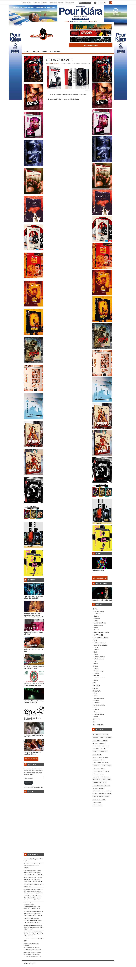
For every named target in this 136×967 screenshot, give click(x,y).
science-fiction (97, 782)
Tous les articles (26, 2)
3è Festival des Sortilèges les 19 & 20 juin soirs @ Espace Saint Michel (34, 684)
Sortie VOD (96, 719)
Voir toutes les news (31, 758)
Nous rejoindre (86, 3)
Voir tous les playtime (99, 578)
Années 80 (107, 785)
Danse (95, 696)
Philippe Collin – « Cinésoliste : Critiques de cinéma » (33, 865)
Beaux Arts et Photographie (100, 645)
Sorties (96, 663)
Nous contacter (70, 2)
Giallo (109, 779)
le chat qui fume (97, 757)
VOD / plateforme (98, 725)
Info (95, 3)
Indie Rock (102, 743)
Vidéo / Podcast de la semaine (101, 632)
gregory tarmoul (28, 877)
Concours (44, 2)
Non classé (96, 685)
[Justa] (68, 13)
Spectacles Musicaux (99, 714)
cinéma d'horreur (97, 771)
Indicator (105, 762)
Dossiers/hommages (99, 671)
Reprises (96, 627)
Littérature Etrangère (99, 656)
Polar (95, 661)
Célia (25, 859)
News (94, 683)
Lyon (104, 779)
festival (107, 796)
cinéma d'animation (98, 774)
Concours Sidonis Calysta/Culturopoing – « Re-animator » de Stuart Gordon (33, 872)
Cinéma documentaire (105, 793)
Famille (103, 748)
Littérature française (99, 659)
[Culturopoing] (41, 42)
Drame (103, 799)
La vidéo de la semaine (99, 678)
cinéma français (97, 802)
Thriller (95, 793)
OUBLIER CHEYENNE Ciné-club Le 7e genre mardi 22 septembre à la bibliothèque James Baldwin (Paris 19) (34, 615)
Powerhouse (96, 768)
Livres (44, 51)
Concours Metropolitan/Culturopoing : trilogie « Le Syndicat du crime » (32, 947)
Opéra (95, 707)
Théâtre (96, 716)
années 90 (105, 734)
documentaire (107, 791)
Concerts (96, 668)
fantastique (96, 776)
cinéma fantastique (98, 796)
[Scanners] (102, 215)
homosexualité (97, 734)
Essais (95, 652)
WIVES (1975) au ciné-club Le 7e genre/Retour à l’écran (32, 753)
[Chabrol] (102, 375)
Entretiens (96, 616)
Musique (36, 51)
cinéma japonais (97, 791)
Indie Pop (101, 746)
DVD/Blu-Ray (97, 614)
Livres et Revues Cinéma (100, 623)
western (95, 751)
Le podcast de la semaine (100, 638)
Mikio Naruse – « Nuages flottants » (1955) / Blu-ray (33, 736)
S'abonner (28, 782)
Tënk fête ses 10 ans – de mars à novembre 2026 (32, 719)
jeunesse (95, 746)
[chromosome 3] (102, 188)
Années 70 (101, 788)
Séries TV (96, 630)
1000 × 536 (86, 63)
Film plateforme (98, 635)
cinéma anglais (103, 751)
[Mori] (102, 482)
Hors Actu (96, 675)
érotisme (105, 757)
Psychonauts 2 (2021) (98, 570)
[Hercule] (102, 455)
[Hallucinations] (102, 161)
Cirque (95, 693)
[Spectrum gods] (102, 402)
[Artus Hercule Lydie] (102, 428)
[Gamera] (102, 348)
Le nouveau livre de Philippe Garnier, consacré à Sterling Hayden (68, 94)
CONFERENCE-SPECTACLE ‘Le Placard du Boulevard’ (33, 633)
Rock (106, 746)
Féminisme (104, 740)
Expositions (97, 703)
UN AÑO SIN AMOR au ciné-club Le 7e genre (33, 650)
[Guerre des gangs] (102, 321)
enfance (102, 737)
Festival (96, 621)
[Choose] (102, 108)
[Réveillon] (102, 81)
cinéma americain (97, 805)
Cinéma (26, 51)
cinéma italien (96, 799)
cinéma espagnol (105, 776)
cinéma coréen (97, 762)
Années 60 (108, 737)
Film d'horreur (97, 779)
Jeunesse (96, 654)
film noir (95, 743)
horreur (106, 771)
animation (95, 737)
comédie (95, 788)
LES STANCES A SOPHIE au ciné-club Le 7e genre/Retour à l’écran (34, 667)
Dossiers (96, 647)
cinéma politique (106, 765)
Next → (87, 90)
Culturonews (36, 2)
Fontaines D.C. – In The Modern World (102, 600)
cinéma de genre (97, 754)
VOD (94, 722)
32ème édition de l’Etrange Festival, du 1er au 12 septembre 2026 (33, 597)
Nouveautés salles (98, 625)
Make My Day (96, 748)
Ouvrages (96, 709)
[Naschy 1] (102, 268)
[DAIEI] (102, 524)
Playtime (95, 688)
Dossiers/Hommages (99, 611)
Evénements (97, 618)
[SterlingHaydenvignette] (68, 88)
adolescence (96, 765)
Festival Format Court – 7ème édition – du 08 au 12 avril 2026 (34, 701)
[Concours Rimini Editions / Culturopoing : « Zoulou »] (90, 27)
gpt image (26, 939)
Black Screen (27, 864)
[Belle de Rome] (102, 241)
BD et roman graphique (99, 643)
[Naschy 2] (102, 295)
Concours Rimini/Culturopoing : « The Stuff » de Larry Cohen (33, 927)
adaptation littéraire (98, 760)
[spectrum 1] (102, 550)
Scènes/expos (55, 51)
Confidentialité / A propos (56, 2)
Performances (97, 712)
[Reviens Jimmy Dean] (102, 134)
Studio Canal (96, 740)
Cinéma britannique (98, 785)
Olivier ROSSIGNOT (53, 63)
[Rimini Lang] (102, 497)
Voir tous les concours (91, 45)
